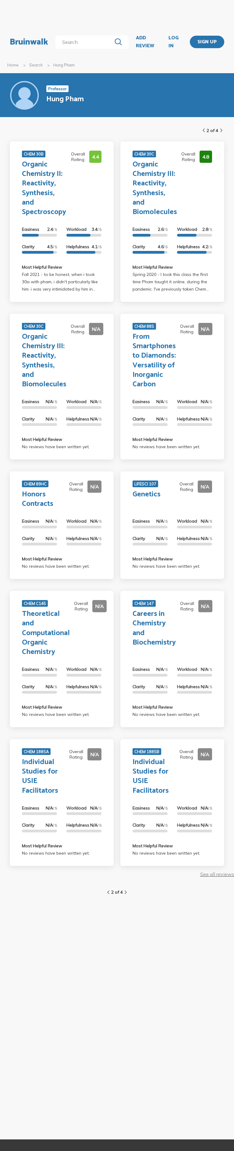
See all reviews (217, 874)
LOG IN (173, 42)
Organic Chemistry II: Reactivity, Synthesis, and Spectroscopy (44, 188)
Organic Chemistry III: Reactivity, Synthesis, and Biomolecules (155, 188)
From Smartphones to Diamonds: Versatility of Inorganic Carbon (154, 360)
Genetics (147, 494)
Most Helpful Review (42, 267)
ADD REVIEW (145, 42)
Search (36, 65)
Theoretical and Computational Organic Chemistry (46, 633)
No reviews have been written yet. (56, 446)
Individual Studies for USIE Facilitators (40, 776)
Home (13, 65)
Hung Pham (64, 65)
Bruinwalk (29, 42)
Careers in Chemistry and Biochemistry (154, 628)
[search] (85, 42)
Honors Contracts (37, 499)
